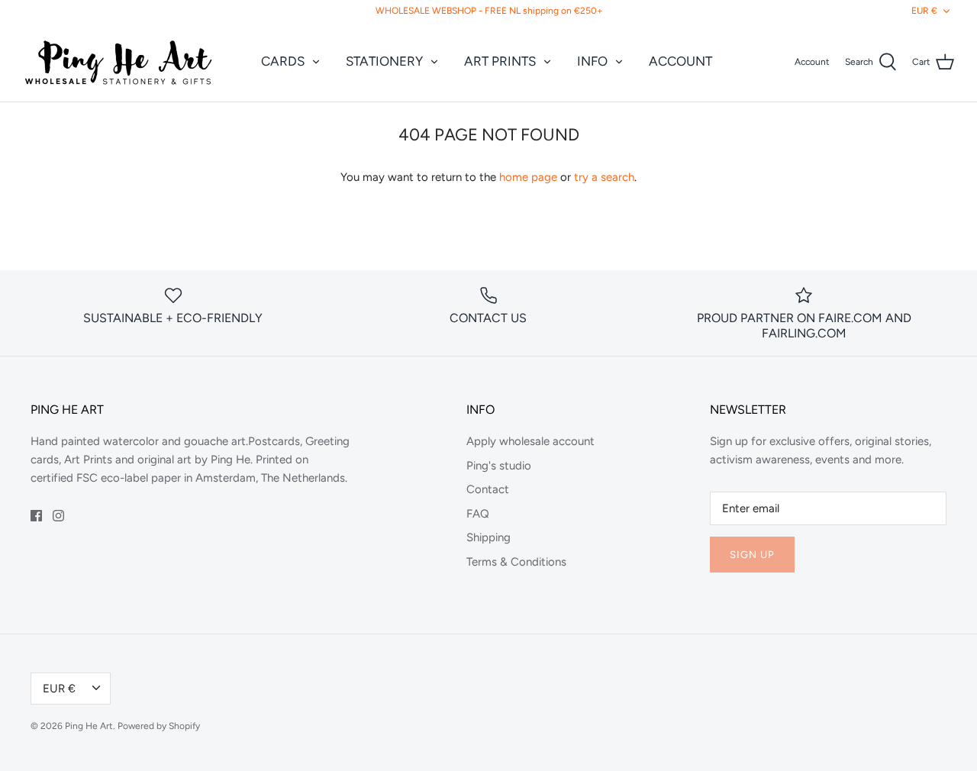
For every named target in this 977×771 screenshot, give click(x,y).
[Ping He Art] (118, 61)
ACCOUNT (680, 61)
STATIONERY (384, 61)
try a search (604, 177)
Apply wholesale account (530, 441)
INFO (592, 61)
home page (528, 177)
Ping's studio (498, 466)
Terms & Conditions (516, 562)
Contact (487, 489)
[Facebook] (36, 515)
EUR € (924, 10)
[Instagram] (58, 515)
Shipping (488, 537)
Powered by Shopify (159, 726)
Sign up (752, 554)
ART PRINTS (500, 61)
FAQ (477, 514)
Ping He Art (89, 726)
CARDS (283, 61)
